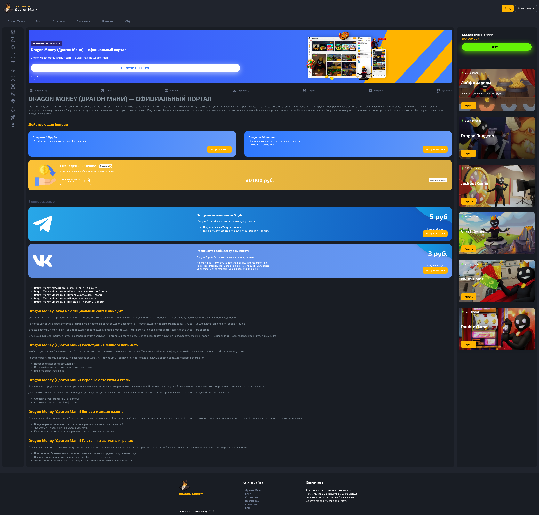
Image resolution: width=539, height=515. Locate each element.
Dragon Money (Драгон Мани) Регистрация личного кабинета (70, 291)
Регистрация (526, 8)
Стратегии (59, 21)
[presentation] (33, 78)
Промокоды (84, 21)
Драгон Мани (253, 490)
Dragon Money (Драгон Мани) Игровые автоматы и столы (68, 294)
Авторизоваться (219, 149)
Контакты (108, 21)
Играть (135, 68)
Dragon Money (16, 21)
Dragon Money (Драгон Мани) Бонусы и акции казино (65, 298)
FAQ (127, 21)
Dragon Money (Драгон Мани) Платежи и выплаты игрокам (69, 301)
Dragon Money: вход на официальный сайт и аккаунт (65, 287)
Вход (508, 8)
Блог (39, 21)
